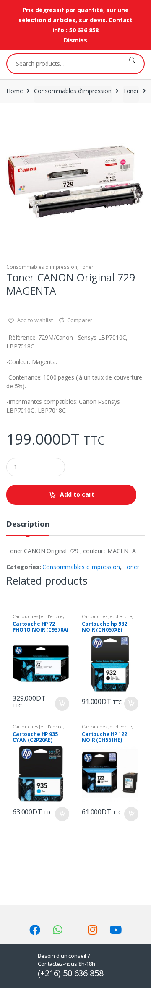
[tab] (27, 527)
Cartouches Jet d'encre (38, 616)
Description (27, 524)
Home (14, 91)
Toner (131, 91)
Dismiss (75, 40)
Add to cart (77, 494)
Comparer (79, 320)
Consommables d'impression (73, 91)
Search (132, 63)
